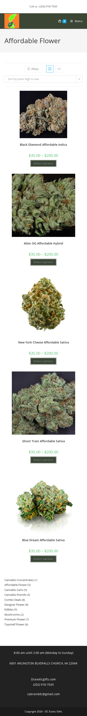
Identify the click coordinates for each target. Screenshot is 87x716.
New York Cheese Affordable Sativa (43, 342)
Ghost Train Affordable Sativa (43, 441)
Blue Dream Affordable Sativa (43, 540)
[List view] (59, 68)
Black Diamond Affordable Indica (43, 145)
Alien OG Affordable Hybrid (43, 243)
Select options (43, 163)
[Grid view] (49, 68)
